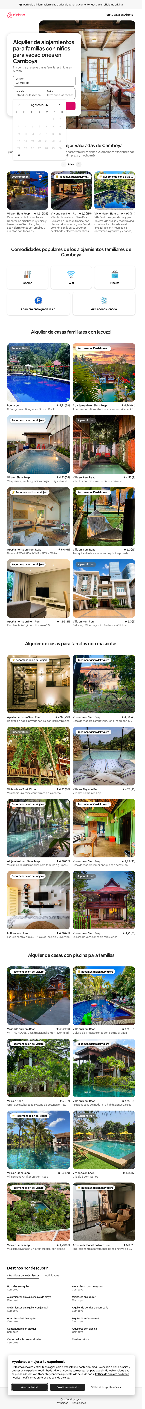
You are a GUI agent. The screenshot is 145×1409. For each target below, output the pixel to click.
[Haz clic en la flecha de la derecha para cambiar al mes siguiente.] (60, 105)
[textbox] (28, 95)
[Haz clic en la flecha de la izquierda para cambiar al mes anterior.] (19, 105)
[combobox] (44, 83)
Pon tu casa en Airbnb (119, 15)
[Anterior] (63, 164)
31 (19, 155)
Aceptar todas (29, 1387)
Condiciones (79, 1403)
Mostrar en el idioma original (107, 4)
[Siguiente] (79, 164)
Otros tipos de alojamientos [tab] (23, 1275)
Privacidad (62, 1403)
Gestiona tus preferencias (106, 1387)
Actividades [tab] (52, 1275)
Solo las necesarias (67, 1387)
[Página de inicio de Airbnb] (16, 14)
